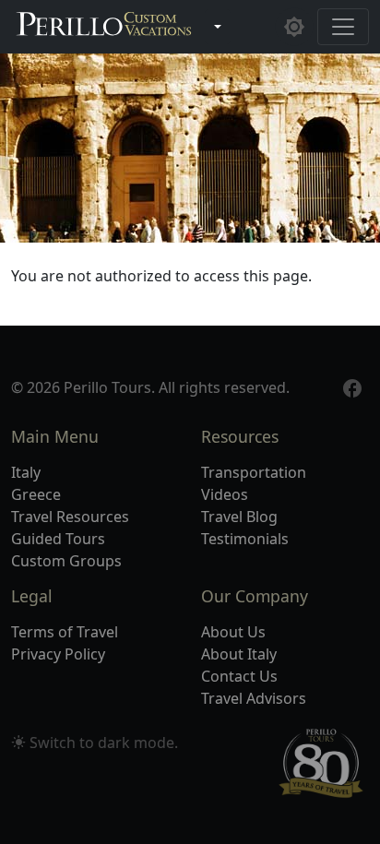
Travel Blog (239, 516)
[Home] (104, 27)
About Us (233, 632)
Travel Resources (70, 516)
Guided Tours (58, 539)
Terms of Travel (64, 632)
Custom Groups (66, 561)
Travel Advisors (253, 698)
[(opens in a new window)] (352, 386)
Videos (224, 494)
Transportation (253, 472)
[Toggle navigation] (343, 26)
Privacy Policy (58, 654)
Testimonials (245, 539)
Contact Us (239, 676)
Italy (26, 472)
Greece (36, 494)
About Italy (239, 654)
